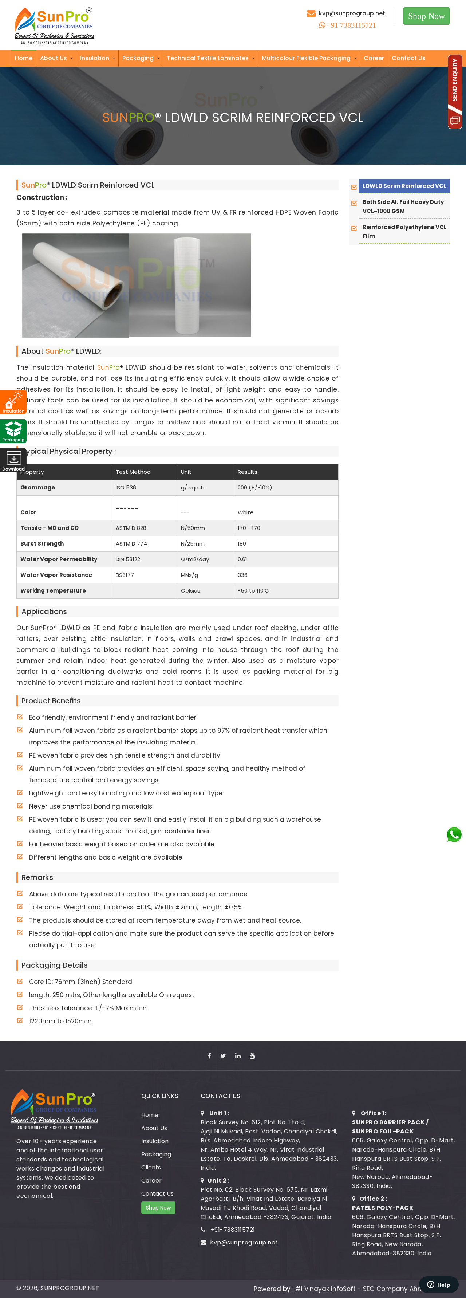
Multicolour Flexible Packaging (306, 58)
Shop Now (426, 16)
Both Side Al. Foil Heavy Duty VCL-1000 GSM (403, 206)
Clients (151, 1167)
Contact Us (409, 58)
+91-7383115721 (233, 1230)
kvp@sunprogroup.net (352, 13)
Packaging (138, 58)
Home (23, 58)
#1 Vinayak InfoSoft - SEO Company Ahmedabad (372, 1289)
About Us (53, 58)
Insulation (94, 58)
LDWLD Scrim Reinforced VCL (404, 186)
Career (374, 58)
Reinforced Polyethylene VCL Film (405, 231)
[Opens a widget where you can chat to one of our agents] (439, 1285)
